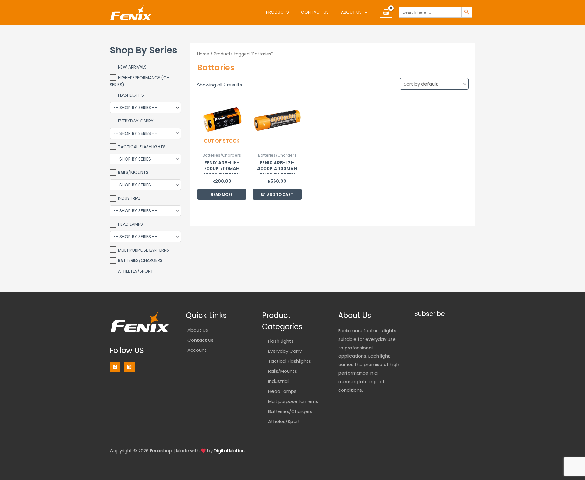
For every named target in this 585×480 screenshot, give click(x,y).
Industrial (129, 198)
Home (203, 54)
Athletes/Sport (135, 271)
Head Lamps (130, 224)
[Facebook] (115, 367)
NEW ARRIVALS (132, 67)
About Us (351, 12)
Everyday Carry (136, 121)
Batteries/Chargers (140, 260)
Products (277, 12)
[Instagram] (129, 367)
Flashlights (131, 95)
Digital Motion (229, 450)
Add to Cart (280, 194)
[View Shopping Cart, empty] (386, 12)
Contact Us (315, 12)
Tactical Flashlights (141, 146)
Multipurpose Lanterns (143, 250)
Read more (222, 194)
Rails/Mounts (133, 172)
